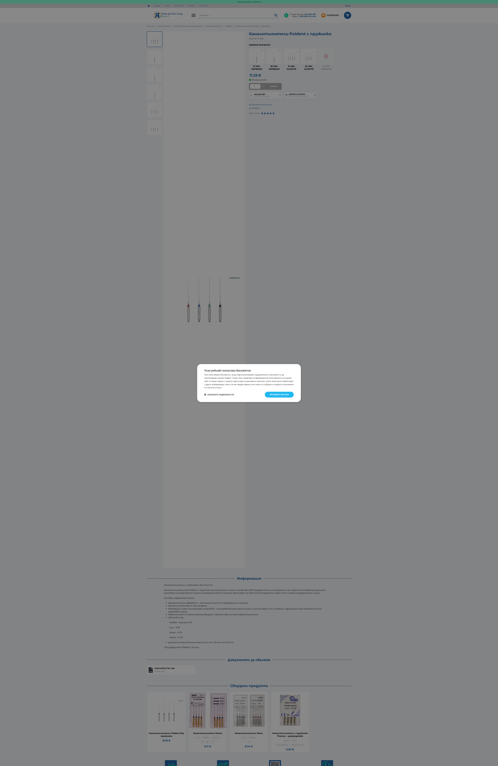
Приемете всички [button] (279, 394)
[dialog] (249, 383)
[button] (219, 394)
